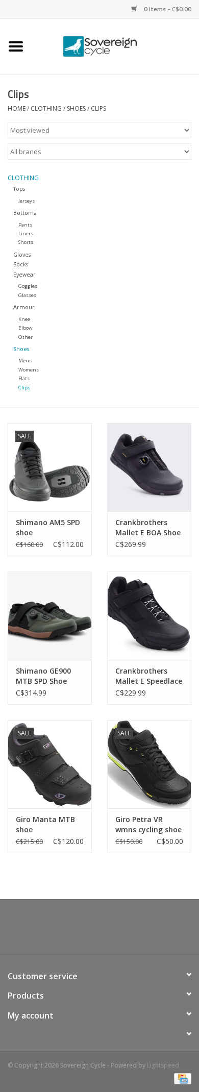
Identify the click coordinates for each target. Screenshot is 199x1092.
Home (17, 108)
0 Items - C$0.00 (166, 9)
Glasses (27, 295)
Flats (24, 378)
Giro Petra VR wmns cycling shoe (148, 824)
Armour (24, 307)
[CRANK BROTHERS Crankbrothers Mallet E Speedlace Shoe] (149, 616)
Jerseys (26, 200)
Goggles (27, 286)
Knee (24, 319)
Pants (25, 224)
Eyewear (24, 274)
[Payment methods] (180, 1078)
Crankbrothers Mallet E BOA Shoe (148, 527)
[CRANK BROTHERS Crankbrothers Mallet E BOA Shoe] (149, 467)
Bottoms (24, 212)
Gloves (22, 254)
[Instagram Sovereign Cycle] (118, 930)
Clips (98, 108)
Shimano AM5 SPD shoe (48, 527)
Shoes (76, 108)
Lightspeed (163, 1065)
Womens (28, 369)
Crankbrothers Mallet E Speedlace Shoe (148, 676)
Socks (20, 264)
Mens (25, 360)
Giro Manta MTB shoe (45, 824)
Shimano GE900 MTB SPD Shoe (43, 676)
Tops (19, 188)
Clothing (46, 108)
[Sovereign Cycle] (115, 45)
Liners (25, 233)
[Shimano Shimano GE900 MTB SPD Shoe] (50, 616)
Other (25, 337)
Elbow (25, 328)
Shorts (25, 242)
